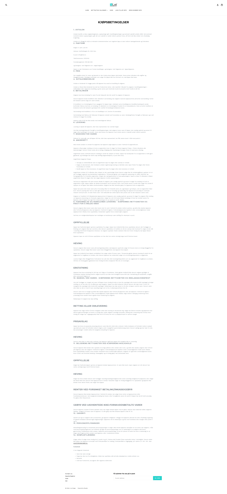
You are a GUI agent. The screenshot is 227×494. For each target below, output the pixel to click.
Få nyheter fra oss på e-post (124, 473)
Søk (66, 481)
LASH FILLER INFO (121, 10)
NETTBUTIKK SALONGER (99, 10)
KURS (111, 10)
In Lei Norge (73, 488)
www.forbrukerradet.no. (80, 443)
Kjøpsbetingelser (70, 476)
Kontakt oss (68, 473)
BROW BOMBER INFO (135, 10)
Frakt (66, 478)
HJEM (87, 10)
